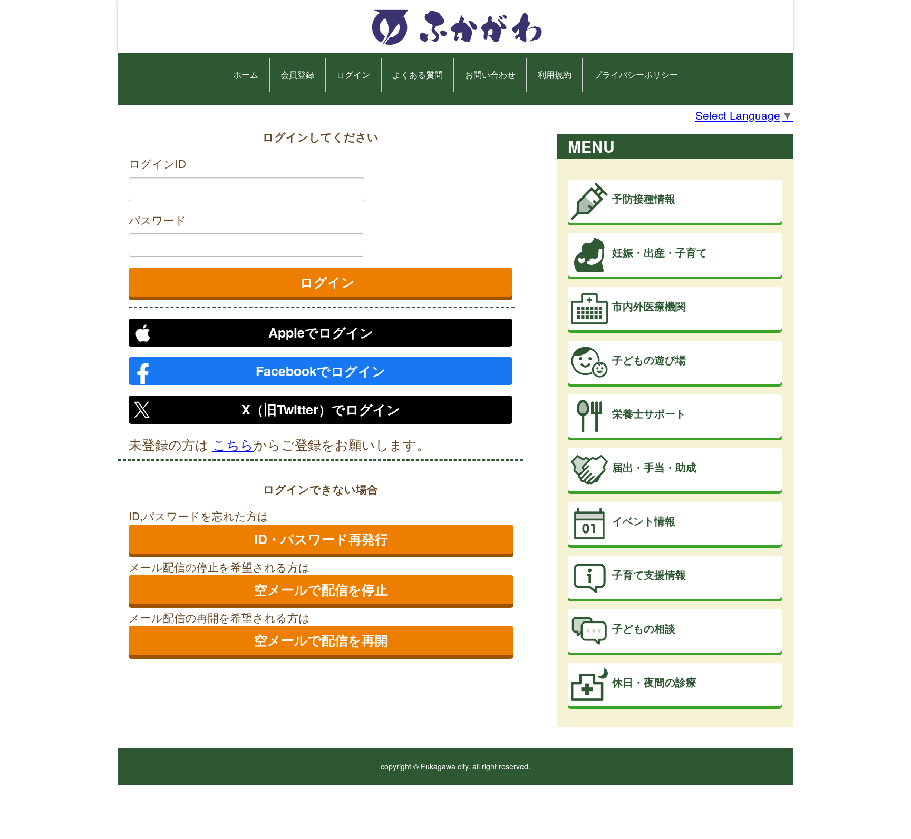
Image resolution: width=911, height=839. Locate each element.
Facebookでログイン (320, 370)
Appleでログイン (320, 332)
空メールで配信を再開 (321, 639)
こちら (233, 444)
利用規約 (554, 74)
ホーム (245, 74)
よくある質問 (417, 74)
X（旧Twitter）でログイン (320, 409)
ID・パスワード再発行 (321, 538)
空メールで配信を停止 (321, 589)
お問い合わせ (490, 74)
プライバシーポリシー (636, 74)
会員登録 (297, 74)
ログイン (353, 74)
